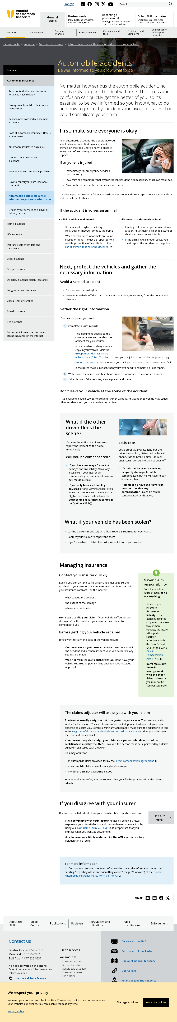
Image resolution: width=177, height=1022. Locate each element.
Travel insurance (16, 311)
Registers (77, 923)
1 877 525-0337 (25, 958)
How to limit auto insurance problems (30, 171)
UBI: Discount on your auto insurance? (24, 159)
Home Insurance (16, 223)
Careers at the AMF (134, 941)
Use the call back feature (30, 978)
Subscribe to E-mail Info (137, 951)
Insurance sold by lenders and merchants (23, 246)
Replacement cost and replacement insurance (28, 120)
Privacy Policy (16, 1011)
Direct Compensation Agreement (154, 655)
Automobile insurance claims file (27, 147)
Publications (58, 923)
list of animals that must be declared (88, 246)
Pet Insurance (14, 321)
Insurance (29, 44)
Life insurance (14, 234)
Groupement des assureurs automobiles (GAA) (91, 355)
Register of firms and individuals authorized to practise (104, 731)
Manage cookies (127, 1002)
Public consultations (131, 923)
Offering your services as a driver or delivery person (28, 211)
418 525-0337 (26, 950)
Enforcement (159, 923)
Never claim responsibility (90, 362)
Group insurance (16, 269)
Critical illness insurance (20, 300)
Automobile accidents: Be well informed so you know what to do (103, 44)
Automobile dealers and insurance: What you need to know (28, 92)
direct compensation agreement (136, 760)
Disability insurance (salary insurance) (28, 279)
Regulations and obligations (99, 923)
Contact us (20, 941)
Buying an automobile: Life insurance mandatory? (29, 106)
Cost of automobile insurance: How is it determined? (30, 134)
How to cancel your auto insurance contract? (28, 183)
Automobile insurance (51, 44)
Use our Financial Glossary (138, 961)
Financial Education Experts (139, 980)
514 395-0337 (24, 954)
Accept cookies (156, 1002)
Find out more (159, 818)
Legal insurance (15, 258)
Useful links (129, 970)
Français (69, 4)
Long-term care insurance (21, 290)
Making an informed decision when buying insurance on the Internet (26, 334)
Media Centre (34, 923)
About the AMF (16, 923)
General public (11, 44)
